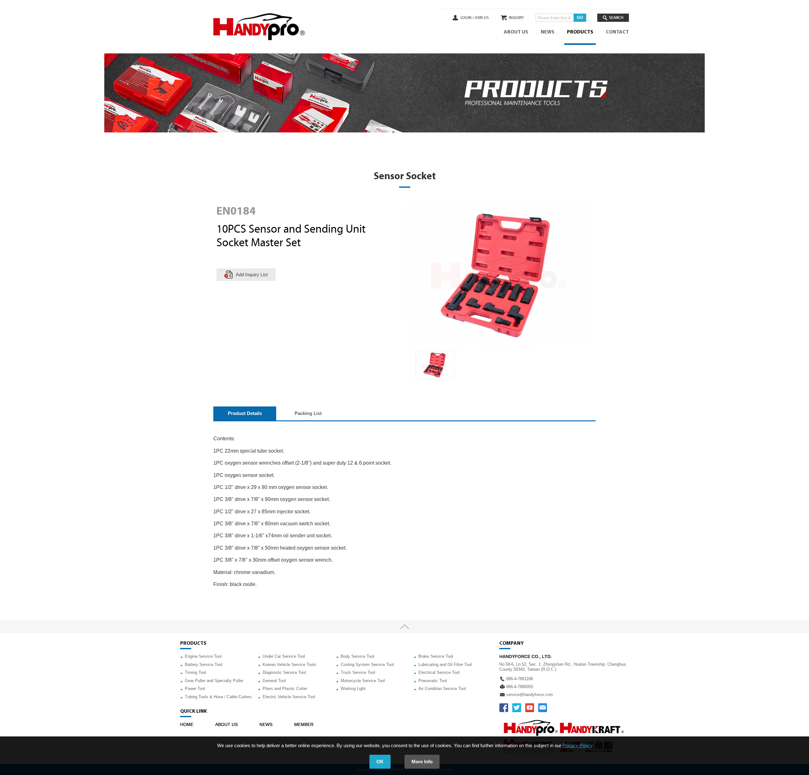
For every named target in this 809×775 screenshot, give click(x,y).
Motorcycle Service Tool (363, 680)
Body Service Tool (357, 656)
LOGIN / (467, 17)
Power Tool (195, 688)
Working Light (353, 688)
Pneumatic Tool (432, 680)
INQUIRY (516, 17)
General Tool (274, 680)
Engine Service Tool (203, 656)
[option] (435, 365)
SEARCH (616, 17)
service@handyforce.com (529, 694)
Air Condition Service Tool (442, 688)
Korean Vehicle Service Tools (289, 664)
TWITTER (516, 707)
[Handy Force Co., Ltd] (259, 26)
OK (380, 761)
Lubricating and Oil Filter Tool (445, 664)
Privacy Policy (577, 745)
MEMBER (303, 724)
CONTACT (617, 32)
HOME (186, 724)
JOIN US (482, 17)
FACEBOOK (503, 707)
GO (580, 17)
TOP (404, 626)
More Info (422, 761)
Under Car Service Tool (284, 656)
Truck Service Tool (358, 672)
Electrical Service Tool (438, 672)
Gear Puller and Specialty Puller (214, 680)
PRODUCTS (580, 32)
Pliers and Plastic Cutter (285, 688)
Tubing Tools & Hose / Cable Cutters (218, 696)
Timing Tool (195, 672)
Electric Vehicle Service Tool (289, 696)
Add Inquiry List (252, 274)
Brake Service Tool (435, 656)
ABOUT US (516, 32)
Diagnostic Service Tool (284, 672)
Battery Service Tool (203, 664)
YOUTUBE (529, 707)
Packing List (308, 413)
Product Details (245, 413)
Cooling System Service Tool (367, 664)
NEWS (547, 32)
